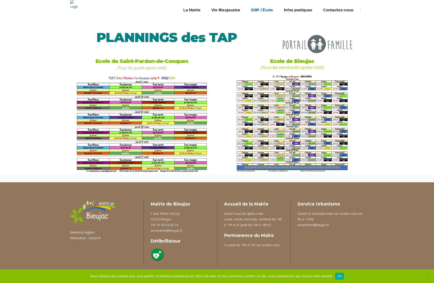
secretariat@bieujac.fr (166, 230)
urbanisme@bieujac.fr (313, 225)
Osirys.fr (95, 238)
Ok (339, 276)
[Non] (428, 276)
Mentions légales (82, 232)
